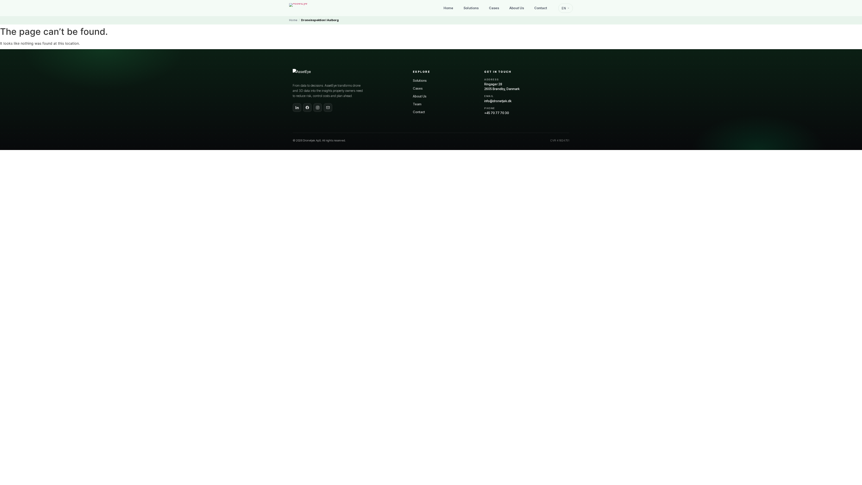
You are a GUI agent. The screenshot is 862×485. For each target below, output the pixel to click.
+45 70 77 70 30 (496, 113)
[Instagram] (317, 107)
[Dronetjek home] (310, 74)
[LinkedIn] (297, 107)
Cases (494, 8)
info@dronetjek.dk (498, 101)
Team (417, 104)
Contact (540, 8)
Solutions (471, 8)
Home (448, 8)
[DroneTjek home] (307, 8)
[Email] (328, 107)
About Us (516, 8)
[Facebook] (307, 107)
